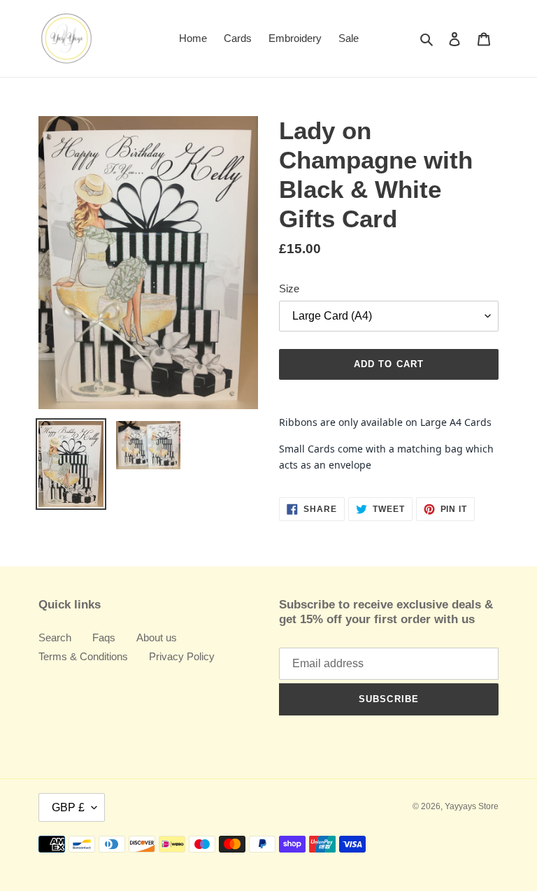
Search (54, 637)
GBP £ (68, 807)
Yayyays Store (472, 806)
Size (289, 288)
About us (156, 637)
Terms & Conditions (83, 656)
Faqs (103, 637)
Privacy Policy (182, 656)
